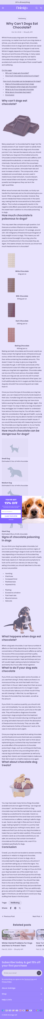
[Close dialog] (43, 497)
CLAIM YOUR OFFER (11, 516)
